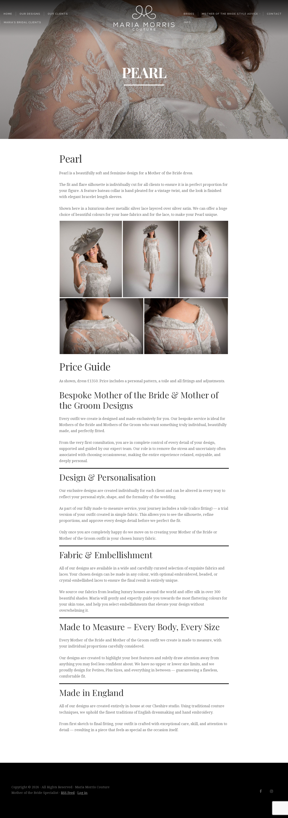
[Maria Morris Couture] (144, 18)
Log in (82, 793)
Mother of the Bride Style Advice (230, 13)
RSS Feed (68, 793)
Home (8, 13)
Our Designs (30, 13)
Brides (189, 13)
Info (187, 22)
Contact (274, 13)
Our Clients (58, 13)
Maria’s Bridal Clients (22, 22)
